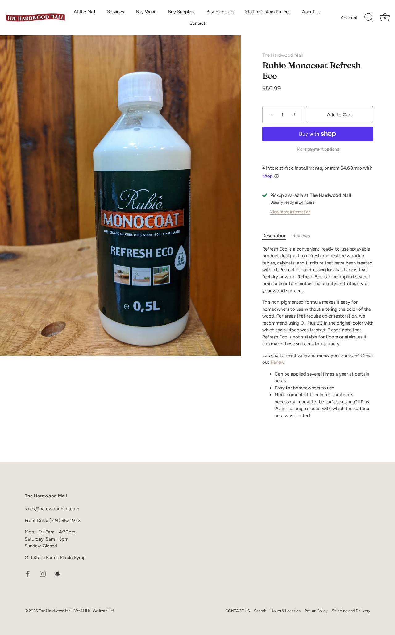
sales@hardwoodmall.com (52, 509)
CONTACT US (237, 610)
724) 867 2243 (66, 520)
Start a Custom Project (267, 12)
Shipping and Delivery (351, 610)
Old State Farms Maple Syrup (55, 557)
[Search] (369, 17)
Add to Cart (339, 115)
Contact (197, 23)
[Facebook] (28, 573)
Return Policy (316, 610)
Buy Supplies (181, 12)
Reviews (301, 236)
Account (349, 17)
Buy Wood (146, 12)
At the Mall (84, 12)
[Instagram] (43, 573)
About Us (311, 12)
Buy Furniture (219, 12)
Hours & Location (285, 610)
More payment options (318, 149)
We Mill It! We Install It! (94, 610)
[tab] (277, 235)
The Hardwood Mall (282, 55)
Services (115, 12)
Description (274, 236)
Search (260, 610)
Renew (278, 362)
